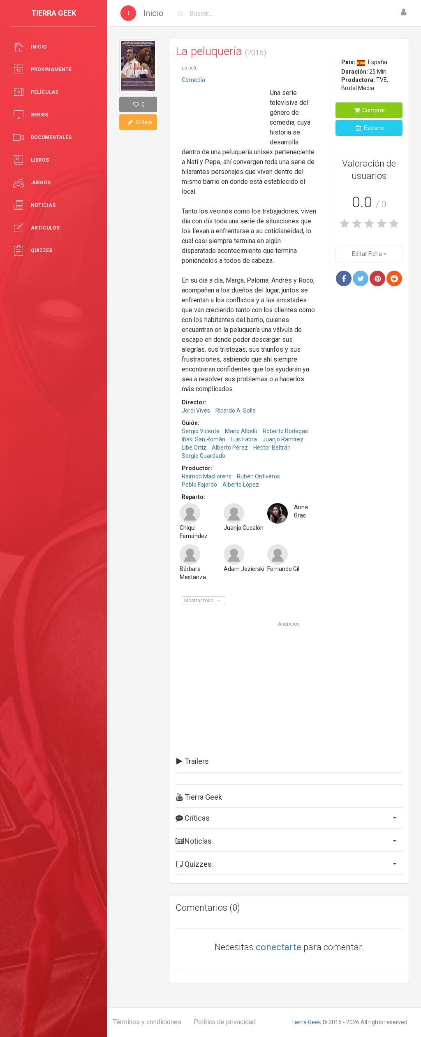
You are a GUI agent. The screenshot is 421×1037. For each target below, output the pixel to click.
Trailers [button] (196, 761)
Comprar (373, 110)
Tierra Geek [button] (202, 797)
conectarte (278, 947)
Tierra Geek (306, 1022)
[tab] (289, 761)
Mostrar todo (199, 600)
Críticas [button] (196, 818)
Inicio (153, 13)
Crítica (143, 122)
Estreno (373, 128)
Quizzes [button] (197, 864)
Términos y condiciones (147, 1022)
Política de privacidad (225, 1022)
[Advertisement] (223, 112)
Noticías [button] (197, 841)
